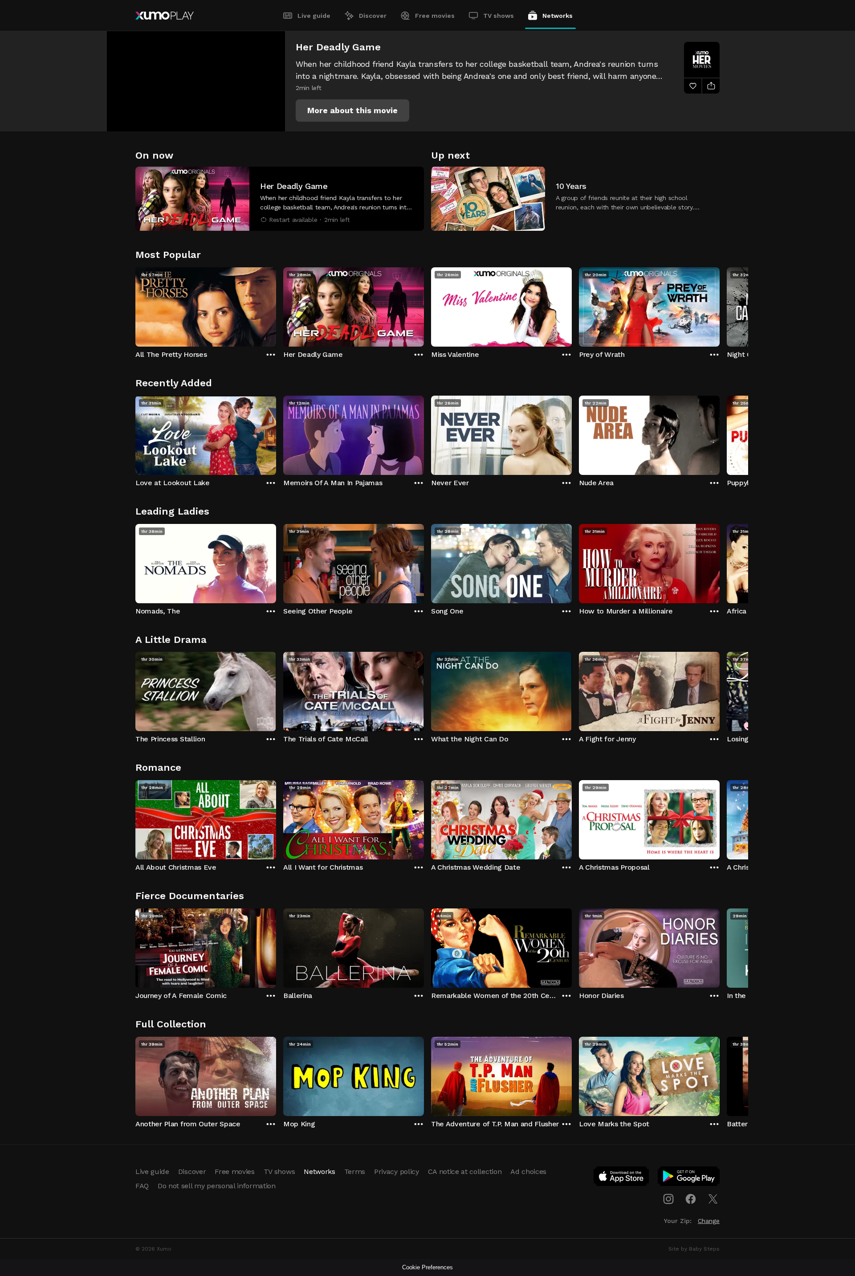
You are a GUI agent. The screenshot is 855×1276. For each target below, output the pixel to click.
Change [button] (709, 1220)
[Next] (719, 304)
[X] (713, 1199)
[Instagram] (668, 1199)
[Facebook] (690, 1199)
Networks (557, 15)
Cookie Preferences (427, 1267)
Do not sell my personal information (217, 1186)
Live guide (313, 15)
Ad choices (528, 1171)
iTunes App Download (621, 1178)
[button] (352, 110)
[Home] (164, 16)
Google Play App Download (689, 1178)
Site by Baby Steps (694, 1249)
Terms (354, 1171)
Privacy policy (396, 1171)
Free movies (435, 15)
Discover (373, 15)
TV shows (498, 15)
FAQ (142, 1186)
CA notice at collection (465, 1171)
